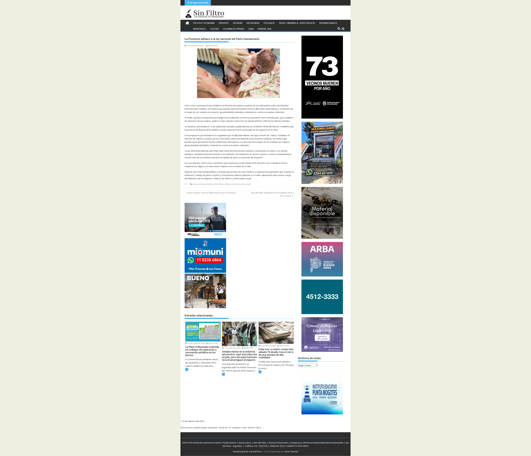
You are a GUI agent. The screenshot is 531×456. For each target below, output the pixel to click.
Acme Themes (291, 451)
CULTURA (214, 29)
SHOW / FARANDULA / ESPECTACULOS (297, 23)
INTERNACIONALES (328, 23)
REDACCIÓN (213, 45)
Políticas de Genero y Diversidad (237, 184)
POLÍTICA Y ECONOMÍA (204, 23)
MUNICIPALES (199, 29)
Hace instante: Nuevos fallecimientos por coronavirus (212, 192)
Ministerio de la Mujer (215, 184)
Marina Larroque (199, 184)
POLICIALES (269, 23)
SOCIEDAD (237, 23)
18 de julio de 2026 (268, 345)
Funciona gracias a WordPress (247, 451)
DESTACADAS (253, 23)
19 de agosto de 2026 (196, 343)
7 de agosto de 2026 (232, 348)
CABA (251, 29)
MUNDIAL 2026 (264, 29)
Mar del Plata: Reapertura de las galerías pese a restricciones (272, 194)
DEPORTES (224, 23)
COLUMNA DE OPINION (233, 29)
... (187, 184)
